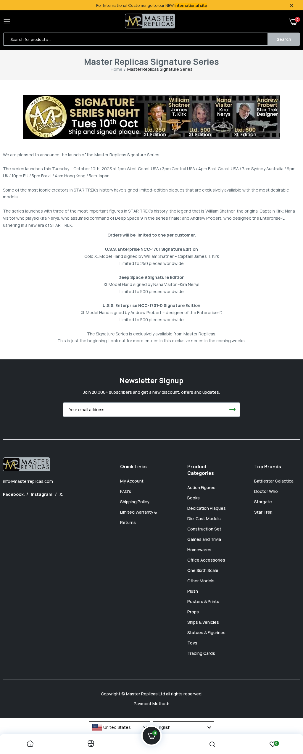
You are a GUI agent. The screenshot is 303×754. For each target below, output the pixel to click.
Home (117, 69)
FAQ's (125, 491)
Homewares (199, 549)
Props (193, 612)
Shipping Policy (134, 501)
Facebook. (14, 494)
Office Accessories (206, 560)
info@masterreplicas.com (28, 481)
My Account (132, 481)
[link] (30, 744)
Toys (192, 643)
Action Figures (201, 487)
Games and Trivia (204, 539)
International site (191, 5)
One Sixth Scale (202, 570)
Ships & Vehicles (203, 622)
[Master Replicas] (150, 22)
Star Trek (263, 512)
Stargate (263, 501)
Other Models (201, 580)
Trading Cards (201, 653)
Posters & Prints (203, 601)
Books (193, 498)
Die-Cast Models (204, 518)
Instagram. (42, 494)
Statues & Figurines (206, 632)
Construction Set (204, 529)
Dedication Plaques (206, 508)
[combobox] (119, 727)
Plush (192, 591)
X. (61, 494)
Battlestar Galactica (274, 481)
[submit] (232, 410)
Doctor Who (266, 491)
